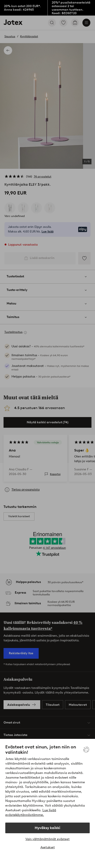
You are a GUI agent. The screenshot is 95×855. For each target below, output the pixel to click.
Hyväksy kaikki (47, 828)
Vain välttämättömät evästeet (47, 839)
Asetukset (47, 847)
